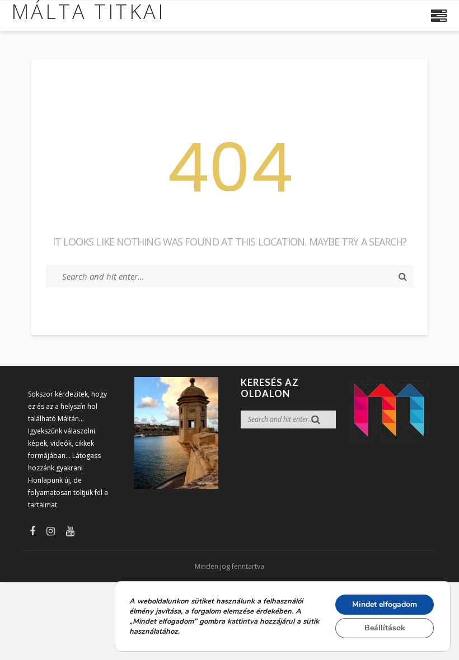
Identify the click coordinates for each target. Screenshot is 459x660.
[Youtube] (70, 530)
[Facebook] (32, 530)
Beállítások (384, 628)
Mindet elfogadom (384, 604)
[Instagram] (50, 530)
